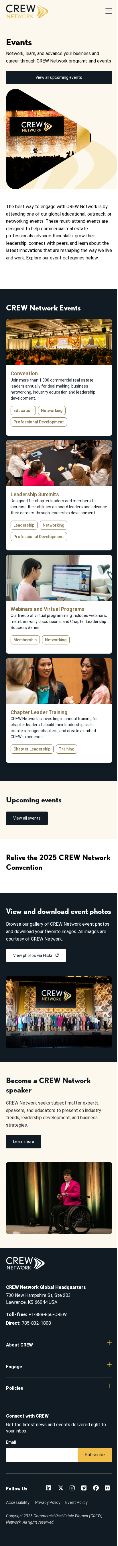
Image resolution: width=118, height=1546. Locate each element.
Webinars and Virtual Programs (47, 609)
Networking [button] (51, 410)
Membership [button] (25, 640)
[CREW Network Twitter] (61, 1488)
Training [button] (66, 749)
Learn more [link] (23, 1141)
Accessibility (18, 1502)
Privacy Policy (47, 1502)
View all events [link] (27, 818)
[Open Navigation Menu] (108, 11)
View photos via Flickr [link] (33, 955)
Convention (24, 373)
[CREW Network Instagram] (72, 1488)
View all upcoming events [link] (59, 77)
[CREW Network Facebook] (96, 1488)
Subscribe (95, 1454)
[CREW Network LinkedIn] (48, 1488)
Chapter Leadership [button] (31, 749)
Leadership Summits (35, 494)
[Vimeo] (83, 1488)
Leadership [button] (23, 525)
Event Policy (76, 1502)
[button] (59, 1345)
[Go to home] (27, 11)
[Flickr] (107, 1488)
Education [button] (23, 410)
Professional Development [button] (38, 422)
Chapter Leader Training (39, 712)
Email (11, 1442)
